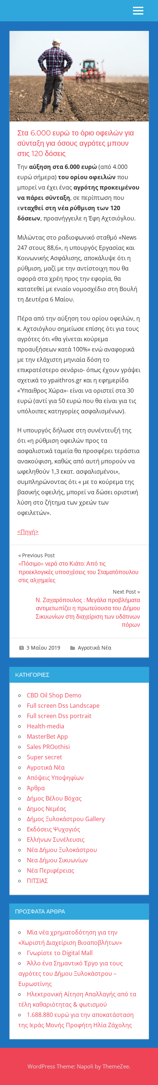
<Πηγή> (28, 532)
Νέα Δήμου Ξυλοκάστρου (62, 850)
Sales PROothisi (48, 747)
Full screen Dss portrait (59, 716)
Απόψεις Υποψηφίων (55, 778)
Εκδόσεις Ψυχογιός (53, 829)
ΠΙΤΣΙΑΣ (37, 881)
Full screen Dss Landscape (63, 705)
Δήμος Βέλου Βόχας (54, 798)
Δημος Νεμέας (46, 809)
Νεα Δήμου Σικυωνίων (57, 860)
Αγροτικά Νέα (94, 647)
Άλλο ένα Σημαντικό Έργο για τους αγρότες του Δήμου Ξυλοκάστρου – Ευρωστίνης (70, 973)
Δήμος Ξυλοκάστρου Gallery (66, 819)
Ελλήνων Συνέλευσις (56, 839)
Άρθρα (36, 788)
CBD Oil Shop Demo (54, 695)
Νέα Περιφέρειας (50, 870)
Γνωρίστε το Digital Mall (60, 953)
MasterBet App (47, 736)
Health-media (45, 726)
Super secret (44, 757)
